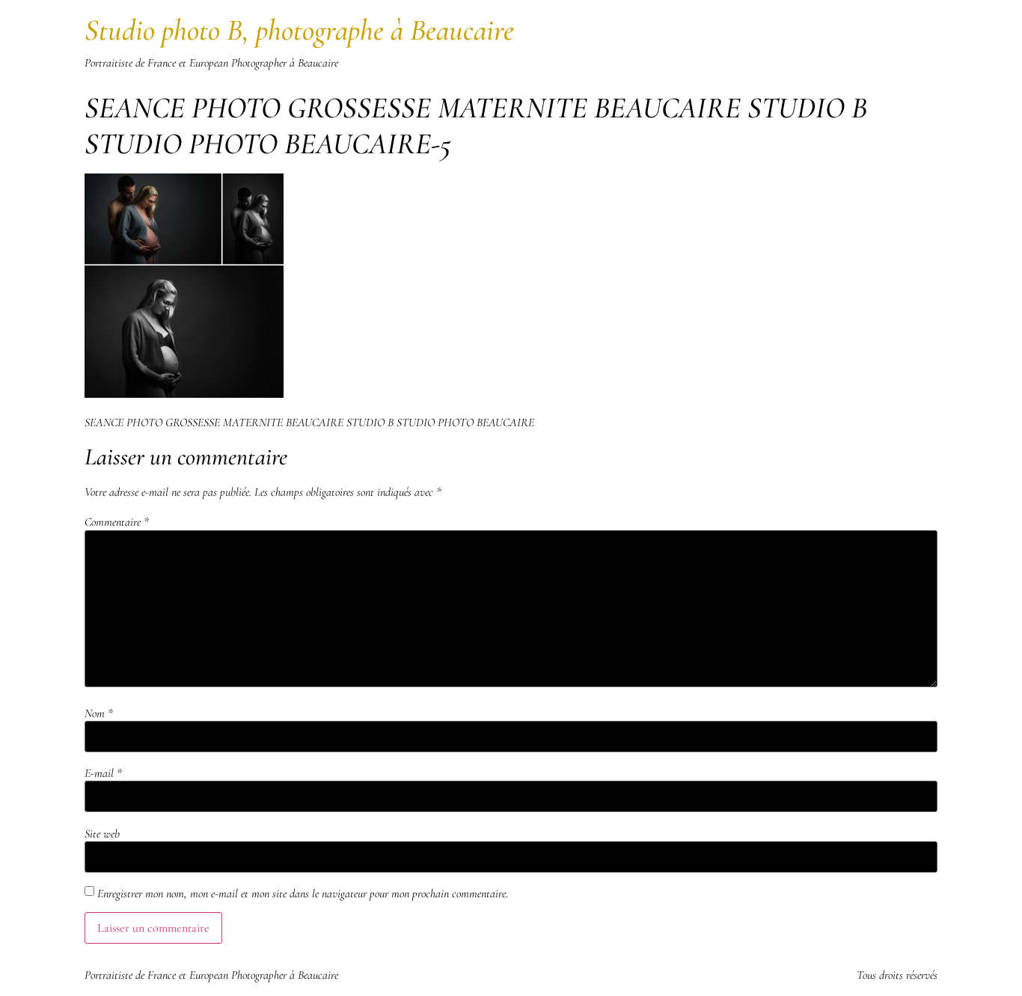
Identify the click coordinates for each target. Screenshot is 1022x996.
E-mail (103, 773)
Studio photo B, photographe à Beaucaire (299, 30)
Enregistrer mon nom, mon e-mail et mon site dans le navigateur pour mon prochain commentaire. (302, 894)
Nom (99, 713)
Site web (102, 834)
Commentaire (117, 522)
